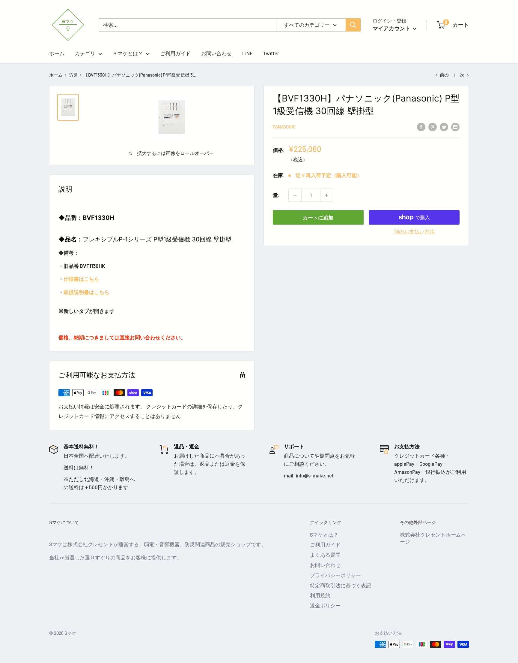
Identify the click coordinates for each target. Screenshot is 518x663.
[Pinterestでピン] (432, 126)
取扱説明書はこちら (86, 292)
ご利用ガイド (175, 53)
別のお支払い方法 (414, 232)
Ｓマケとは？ (127, 53)
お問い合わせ (216, 53)
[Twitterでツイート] (444, 126)
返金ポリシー (325, 605)
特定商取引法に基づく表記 (340, 585)
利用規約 (320, 595)
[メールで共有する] (455, 126)
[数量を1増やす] (326, 195)
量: (276, 195)
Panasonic (284, 127)
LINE (247, 53)
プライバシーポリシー (335, 575)
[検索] (353, 25)
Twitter (271, 53)
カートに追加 (318, 217)
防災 (73, 74)
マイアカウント (392, 28)
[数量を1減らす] (295, 195)
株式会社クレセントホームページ (433, 538)
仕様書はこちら (81, 279)
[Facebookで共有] (421, 126)
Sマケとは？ (324, 534)
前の (444, 74)
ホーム (56, 53)
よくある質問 (325, 555)
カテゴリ (85, 53)
